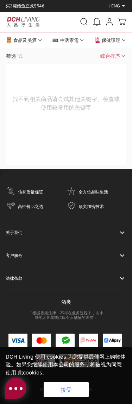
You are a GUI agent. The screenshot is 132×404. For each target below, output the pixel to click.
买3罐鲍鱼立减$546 (25, 5)
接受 (66, 389)
